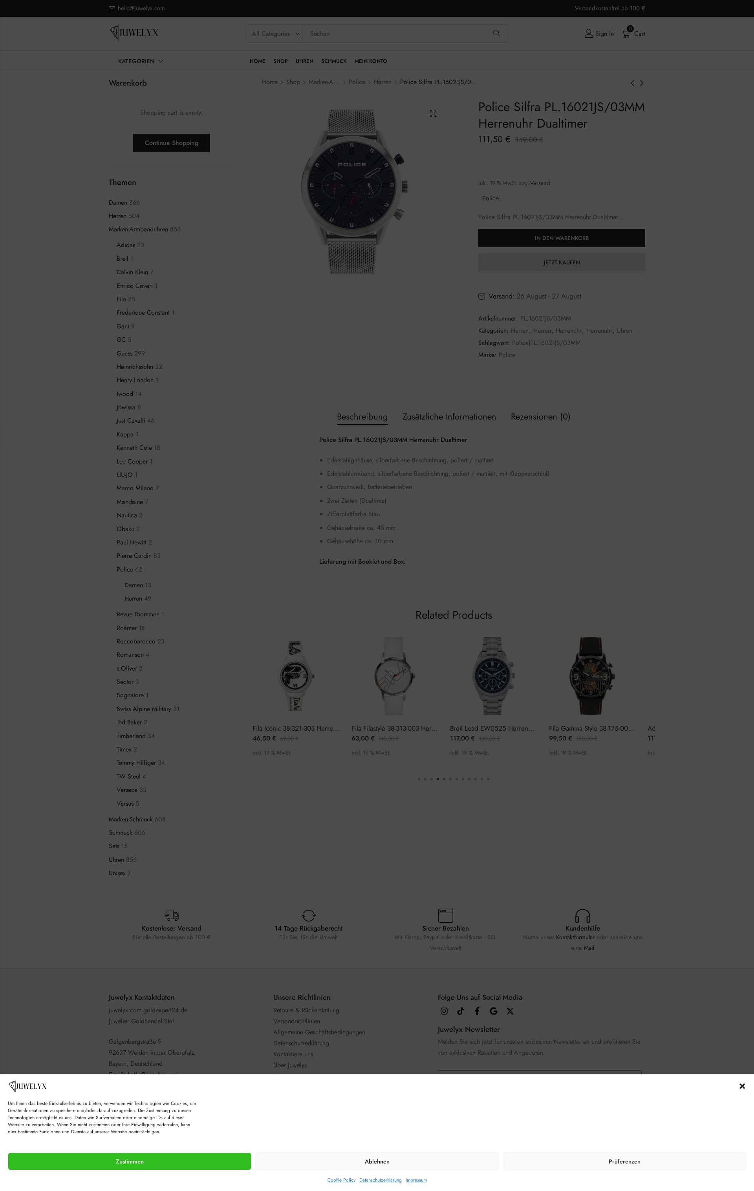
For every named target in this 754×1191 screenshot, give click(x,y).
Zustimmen (130, 1161)
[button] (742, 1086)
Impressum (416, 1180)
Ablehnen (377, 1161)
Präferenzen (625, 1161)
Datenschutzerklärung (380, 1180)
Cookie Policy (341, 1180)
